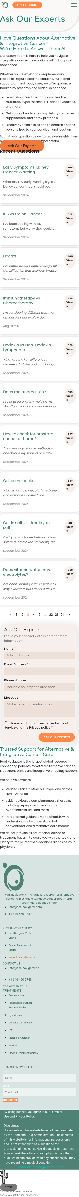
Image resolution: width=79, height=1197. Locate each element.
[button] (74, 5)
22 (51, 614)
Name (10, 648)
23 (56, 614)
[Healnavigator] (5, 5)
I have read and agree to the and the (36, 725)
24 (62, 614)
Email (6, 1085)
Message (11, 697)
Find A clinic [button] (27, 5)
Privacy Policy (25, 1116)
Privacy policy (39, 727)
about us (47, 903)
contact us (11, 963)
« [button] (10, 614)
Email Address (16, 664)
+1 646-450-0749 (20, 914)
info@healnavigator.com (25, 907)
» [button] (69, 614)
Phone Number (15, 680)
